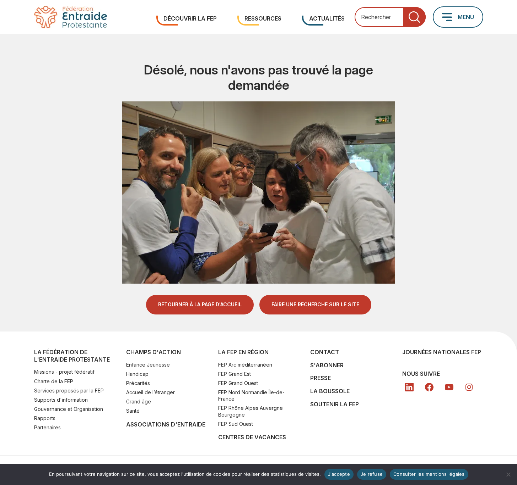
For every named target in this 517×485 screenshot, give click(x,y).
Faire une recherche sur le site (315, 304)
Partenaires (47, 427)
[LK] (409, 387)
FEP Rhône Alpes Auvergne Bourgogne (250, 411)
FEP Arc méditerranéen (245, 365)
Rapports (44, 418)
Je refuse (372, 474)
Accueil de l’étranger (150, 392)
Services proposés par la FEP (69, 391)
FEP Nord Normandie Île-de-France (251, 395)
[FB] (429, 387)
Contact (324, 352)
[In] (469, 387)
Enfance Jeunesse (148, 365)
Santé (133, 411)
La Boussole (330, 391)
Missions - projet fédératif (64, 372)
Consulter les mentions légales (429, 474)
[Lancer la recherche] (414, 17)
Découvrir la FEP (190, 18)
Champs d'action (153, 352)
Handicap (137, 374)
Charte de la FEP (53, 381)
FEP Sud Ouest (235, 424)
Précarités (138, 383)
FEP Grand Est (234, 374)
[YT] (449, 387)
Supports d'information (61, 400)
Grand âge (138, 401)
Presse (320, 377)
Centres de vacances (252, 437)
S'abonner (327, 365)
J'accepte (339, 474)
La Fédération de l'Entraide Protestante (72, 356)
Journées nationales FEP (441, 352)
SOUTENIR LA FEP (334, 404)
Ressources (262, 18)
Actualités (327, 18)
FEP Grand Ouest (238, 383)
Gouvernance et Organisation (68, 409)
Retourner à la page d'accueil (200, 304)
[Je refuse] (508, 474)
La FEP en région (243, 352)
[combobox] (390, 17)
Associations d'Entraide (165, 424)
